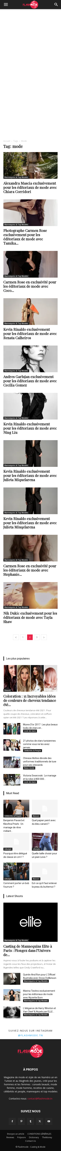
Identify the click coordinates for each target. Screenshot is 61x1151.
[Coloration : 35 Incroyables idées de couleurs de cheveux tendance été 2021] (30, 678)
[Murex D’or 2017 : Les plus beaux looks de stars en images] (11, 729)
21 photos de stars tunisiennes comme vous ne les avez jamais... (39, 744)
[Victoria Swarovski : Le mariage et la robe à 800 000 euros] (11, 780)
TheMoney (47, 1137)
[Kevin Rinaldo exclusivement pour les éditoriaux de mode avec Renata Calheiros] (30, 311)
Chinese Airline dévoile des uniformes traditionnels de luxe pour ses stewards (39, 761)
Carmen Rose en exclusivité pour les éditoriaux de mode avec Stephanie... (29, 570)
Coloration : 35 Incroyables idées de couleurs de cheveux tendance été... (29, 700)
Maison (36, 816)
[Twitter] (39, 1121)
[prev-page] (16, 637)
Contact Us (30, 1141)
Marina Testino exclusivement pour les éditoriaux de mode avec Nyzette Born (39, 994)
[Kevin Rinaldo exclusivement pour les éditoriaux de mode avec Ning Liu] (30, 406)
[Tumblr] (30, 1121)
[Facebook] (12, 1121)
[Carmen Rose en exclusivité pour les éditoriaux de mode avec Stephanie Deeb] (30, 548)
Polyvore (21, 1137)
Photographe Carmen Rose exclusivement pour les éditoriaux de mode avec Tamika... (25, 236)
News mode (29, 768)
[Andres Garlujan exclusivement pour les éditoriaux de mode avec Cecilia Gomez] (30, 359)
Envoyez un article (15, 1133)
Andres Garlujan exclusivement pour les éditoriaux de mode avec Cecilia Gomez (30, 380)
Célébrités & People (32, 750)
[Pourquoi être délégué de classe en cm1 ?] (16, 842)
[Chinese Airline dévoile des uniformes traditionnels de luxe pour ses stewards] (11, 762)
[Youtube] (48, 1121)
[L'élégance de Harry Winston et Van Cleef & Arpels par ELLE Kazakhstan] (11, 1012)
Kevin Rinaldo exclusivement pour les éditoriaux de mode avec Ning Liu (30, 428)
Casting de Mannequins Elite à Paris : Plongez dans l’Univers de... (27, 950)
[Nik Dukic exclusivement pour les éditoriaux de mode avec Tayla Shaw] (30, 595)
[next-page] (44, 637)
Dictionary (34, 1137)
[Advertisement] (30, 41)
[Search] (56, 4)
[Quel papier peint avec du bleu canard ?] (45, 808)
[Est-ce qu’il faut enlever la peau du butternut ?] (45, 871)
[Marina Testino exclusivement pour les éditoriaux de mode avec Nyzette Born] (11, 995)
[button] (5, 4)
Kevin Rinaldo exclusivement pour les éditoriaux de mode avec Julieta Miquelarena (30, 475)
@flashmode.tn (30, 1035)
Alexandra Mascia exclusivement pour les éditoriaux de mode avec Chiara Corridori (30, 187)
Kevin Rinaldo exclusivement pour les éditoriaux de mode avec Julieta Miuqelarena (30, 522)
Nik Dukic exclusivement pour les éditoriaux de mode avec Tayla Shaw (30, 617)
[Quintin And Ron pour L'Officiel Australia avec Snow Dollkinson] (11, 979)
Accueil (6, 141)
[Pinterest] (21, 1121)
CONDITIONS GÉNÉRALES (39, 1133)
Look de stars (30, 731)
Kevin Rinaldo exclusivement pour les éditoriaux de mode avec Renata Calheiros (30, 333)
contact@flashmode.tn (39, 1098)
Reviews (10, 1137)
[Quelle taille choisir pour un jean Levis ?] (45, 842)
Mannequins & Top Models (16, 177)
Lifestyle (7, 849)
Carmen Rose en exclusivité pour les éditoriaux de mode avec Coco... (29, 286)
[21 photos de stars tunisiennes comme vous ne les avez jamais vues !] (11, 745)
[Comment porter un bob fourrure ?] (16, 871)
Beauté (7, 690)
